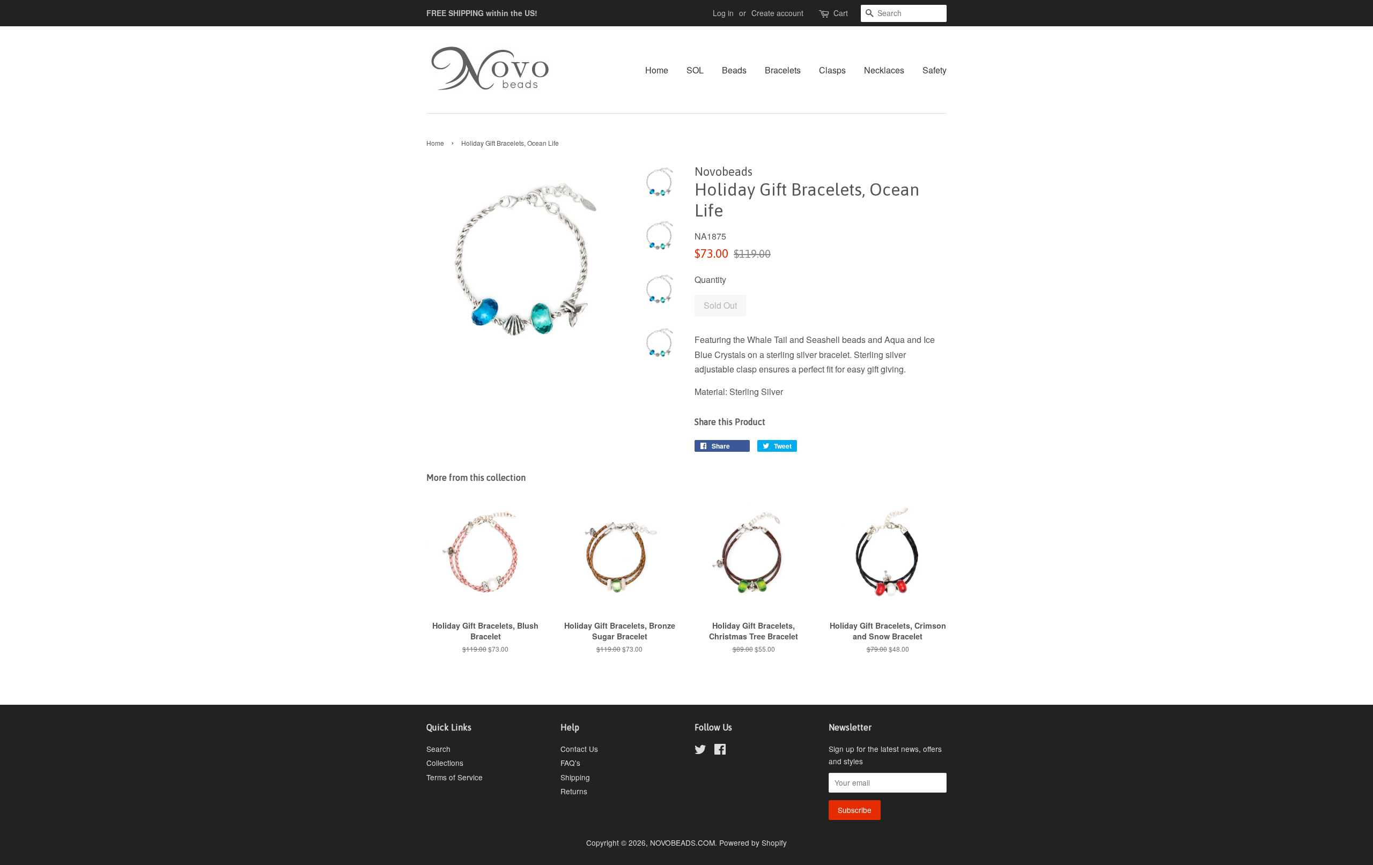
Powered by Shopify (753, 842)
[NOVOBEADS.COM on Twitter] (700, 750)
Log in (723, 13)
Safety (934, 70)
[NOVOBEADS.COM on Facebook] (720, 750)
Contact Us (579, 748)
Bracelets (783, 70)
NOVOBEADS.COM (682, 842)
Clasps (832, 70)
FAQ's (570, 762)
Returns (573, 791)
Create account (777, 13)
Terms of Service (454, 777)
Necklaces (884, 70)
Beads (734, 70)
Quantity (710, 279)
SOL (695, 70)
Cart (840, 13)
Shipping (575, 777)
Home (656, 70)
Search (438, 748)
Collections (444, 762)
